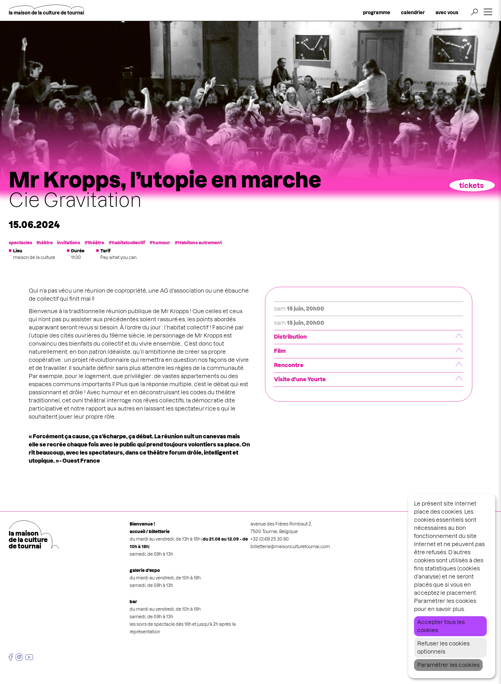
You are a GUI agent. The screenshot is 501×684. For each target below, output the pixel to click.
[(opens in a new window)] (11, 657)
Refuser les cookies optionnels (443, 648)
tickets (471, 185)
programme (376, 12)
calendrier (413, 12)
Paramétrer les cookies (448, 665)
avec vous (446, 12)
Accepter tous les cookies (441, 626)
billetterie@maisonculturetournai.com (290, 546)
